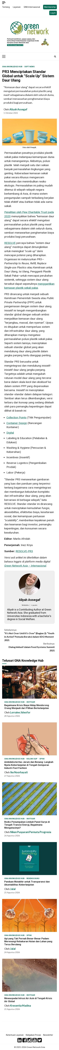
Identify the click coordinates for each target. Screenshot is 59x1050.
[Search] (55, 56)
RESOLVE (10, 243)
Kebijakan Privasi (33, 1035)
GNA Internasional (32, 7)
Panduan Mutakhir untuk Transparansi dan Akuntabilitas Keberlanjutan (29, 858)
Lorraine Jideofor (20, 712)
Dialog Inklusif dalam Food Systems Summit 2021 (32, 647)
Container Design (16, 423)
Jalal (13, 889)
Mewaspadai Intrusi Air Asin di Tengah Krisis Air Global (29, 975)
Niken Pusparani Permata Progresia (30, 832)
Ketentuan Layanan (15, 1035)
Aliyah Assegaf (18, 109)
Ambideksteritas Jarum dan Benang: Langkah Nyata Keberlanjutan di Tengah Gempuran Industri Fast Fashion (29, 738)
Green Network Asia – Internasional (25, 565)
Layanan (17, 7)
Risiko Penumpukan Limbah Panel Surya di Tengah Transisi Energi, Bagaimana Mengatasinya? (29, 798)
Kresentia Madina (20, 1005)
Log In (53, 13)
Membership (50, 7)
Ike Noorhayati (19, 772)
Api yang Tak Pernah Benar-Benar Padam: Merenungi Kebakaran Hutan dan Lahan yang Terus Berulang (29, 915)
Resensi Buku (32, 878)
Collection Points (16, 417)
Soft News (29, 66)
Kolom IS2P (32, 759)
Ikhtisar (30, 702)
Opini (42, 759)
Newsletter (48, 1035)
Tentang (6, 7)
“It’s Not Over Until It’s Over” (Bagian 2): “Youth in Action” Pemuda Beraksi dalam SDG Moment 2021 (29, 634)
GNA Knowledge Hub (12, 66)
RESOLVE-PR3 (24, 551)
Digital (10, 432)
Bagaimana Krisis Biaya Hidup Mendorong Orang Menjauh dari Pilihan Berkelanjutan (29, 682)
